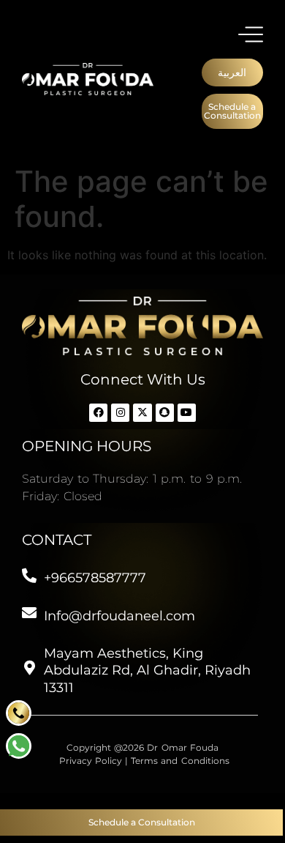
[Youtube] (187, 413)
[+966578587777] (29, 575)
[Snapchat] (165, 413)
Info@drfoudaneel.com (119, 616)
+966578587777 (95, 578)
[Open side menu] (250, 34)
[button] (232, 72)
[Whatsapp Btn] (18, 713)
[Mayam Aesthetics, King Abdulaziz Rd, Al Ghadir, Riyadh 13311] (29, 668)
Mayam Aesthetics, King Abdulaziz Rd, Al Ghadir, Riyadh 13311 (147, 670)
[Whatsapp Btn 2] (18, 746)
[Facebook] (98, 413)
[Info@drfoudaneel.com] (29, 613)
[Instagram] (120, 413)
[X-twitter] (142, 413)
